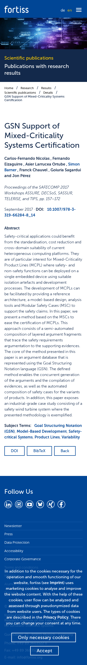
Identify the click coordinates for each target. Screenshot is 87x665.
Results (46, 88)
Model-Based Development (42, 431)
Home (8, 88)
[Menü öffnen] (79, 10)
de (63, 10)
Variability (71, 437)
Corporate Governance (22, 559)
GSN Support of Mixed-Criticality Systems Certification (34, 98)
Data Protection (16, 542)
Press (8, 534)
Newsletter (13, 526)
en (69, 10)
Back (65, 451)
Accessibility (13, 551)
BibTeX (39, 451)
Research (27, 88)
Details (48, 92)
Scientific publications (20, 92)
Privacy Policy (55, 617)
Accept (44, 650)
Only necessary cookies (43, 637)
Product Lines (47, 437)
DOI (14, 451)
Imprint (56, 582)
